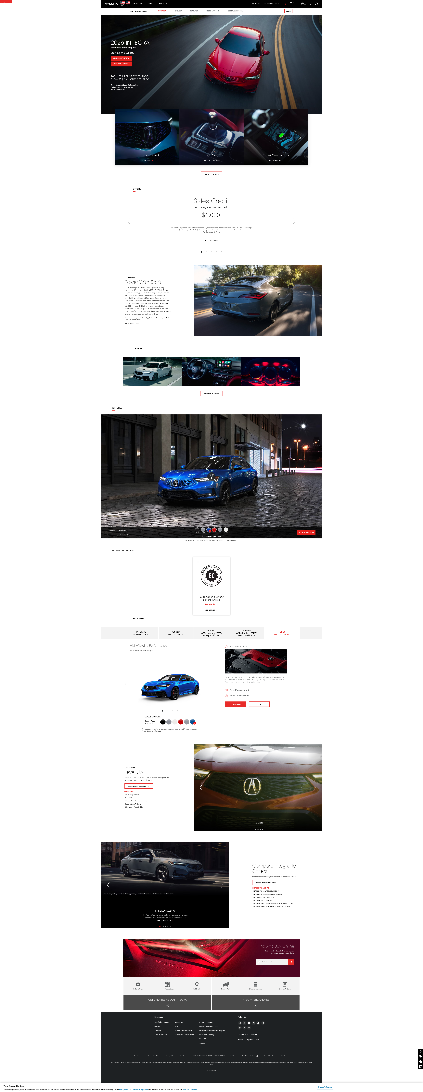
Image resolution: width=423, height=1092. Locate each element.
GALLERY (178, 11)
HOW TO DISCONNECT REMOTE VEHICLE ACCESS (209, 1056)
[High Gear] (211, 137)
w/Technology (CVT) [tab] (211, 633)
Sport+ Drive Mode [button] (239, 696)
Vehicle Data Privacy (154, 1056)
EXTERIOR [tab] (111, 531)
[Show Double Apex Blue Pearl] (208, 529)
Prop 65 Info (183, 1056)
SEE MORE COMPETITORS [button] (266, 882)
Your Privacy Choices (248, 1056)
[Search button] (311, 4)
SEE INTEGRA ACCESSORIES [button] (138, 786)
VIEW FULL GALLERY (211, 393)
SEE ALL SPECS (235, 704)
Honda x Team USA (206, 1022)
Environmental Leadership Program (212, 1030)
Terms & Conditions (270, 1056)
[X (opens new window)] (244, 1028)
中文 (258, 1039)
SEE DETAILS (210, 610)
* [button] (120, 76)
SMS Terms (233, 1056)
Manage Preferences (325, 1087)
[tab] (176, 633)
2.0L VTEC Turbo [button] (238, 647)
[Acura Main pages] (111, 4)
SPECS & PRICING (212, 11)
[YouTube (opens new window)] (249, 1023)
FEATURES (194, 11)
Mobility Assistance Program (209, 1026)
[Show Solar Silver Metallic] (220, 529)
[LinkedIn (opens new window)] (254, 1023)
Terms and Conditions (189, 1089)
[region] (211, 1087)
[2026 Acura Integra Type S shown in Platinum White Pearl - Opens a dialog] (152, 371)
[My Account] (316, 4)
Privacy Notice (170, 1056)
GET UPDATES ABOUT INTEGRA (167, 1000)
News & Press (204, 1039)
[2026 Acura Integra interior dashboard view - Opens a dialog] (211, 371)
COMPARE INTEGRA (235, 11)
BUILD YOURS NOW (306, 532)
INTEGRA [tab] (141, 633)
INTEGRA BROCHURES (255, 1000)
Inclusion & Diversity (206, 1035)
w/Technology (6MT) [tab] (246, 633)
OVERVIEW (162, 11)
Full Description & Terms (211, 232)
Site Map (284, 1056)
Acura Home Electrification (184, 1035)
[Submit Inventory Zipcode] (291, 962)
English (240, 1039)
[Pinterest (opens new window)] (240, 1028)
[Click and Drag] (211, 476)
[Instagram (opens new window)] (240, 1023)
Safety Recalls (138, 1056)
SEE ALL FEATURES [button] (211, 174)
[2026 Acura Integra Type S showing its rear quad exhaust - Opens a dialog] (270, 371)
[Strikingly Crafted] (147, 137)
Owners (157, 1026)
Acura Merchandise (161, 1035)
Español (250, 1039)
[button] (137, 4)
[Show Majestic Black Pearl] (197, 529)
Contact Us (179, 1022)
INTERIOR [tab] (122, 531)
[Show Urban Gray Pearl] (203, 529)
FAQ (176, 1026)
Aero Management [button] (239, 690)
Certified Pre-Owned (271, 4)
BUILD (288, 11)
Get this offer (211, 240)
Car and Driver (211, 604)
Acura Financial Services (183, 1030)
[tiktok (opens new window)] (258, 1023)
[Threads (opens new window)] (263, 1023)
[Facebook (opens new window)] (244, 1023)
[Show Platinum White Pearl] (226, 529)
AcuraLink (157, 1030)
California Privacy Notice (140, 1089)
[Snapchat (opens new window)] (249, 1028)
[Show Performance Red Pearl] (214, 529)
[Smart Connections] (276, 137)
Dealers (257, 4)
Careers (202, 1043)
